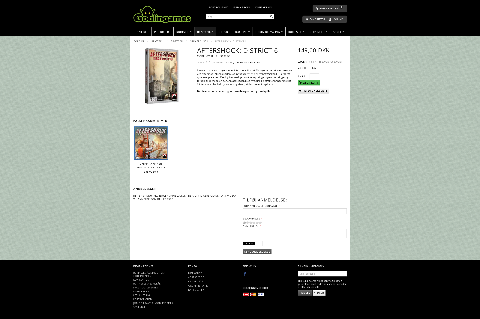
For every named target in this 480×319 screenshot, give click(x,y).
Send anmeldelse (257, 251)
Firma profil (242, 7)
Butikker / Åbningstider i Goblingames (150, 274)
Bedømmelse (251, 218)
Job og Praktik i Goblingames (153, 303)
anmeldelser (222, 62)
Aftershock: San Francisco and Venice (151, 166)
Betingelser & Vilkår (147, 283)
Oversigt (139, 306)
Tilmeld (304, 292)
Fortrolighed (219, 7)
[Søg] (271, 16)
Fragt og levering (145, 287)
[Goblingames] (162, 13)
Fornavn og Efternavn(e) (260, 205)
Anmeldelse (251, 226)
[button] (244, 81)
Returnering (141, 295)
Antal (303, 76)
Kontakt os (263, 7)
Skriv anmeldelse (248, 62)
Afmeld (319, 292)
